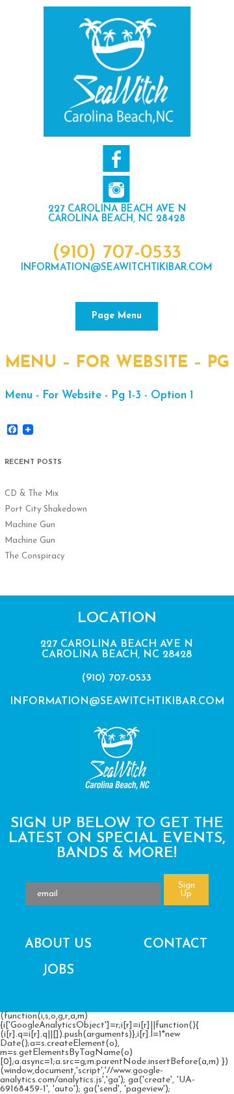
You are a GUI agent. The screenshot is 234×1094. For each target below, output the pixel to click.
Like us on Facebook (116, 158)
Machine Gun (30, 525)
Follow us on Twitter (116, 189)
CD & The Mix (31, 493)
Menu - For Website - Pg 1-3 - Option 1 (99, 395)
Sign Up (186, 889)
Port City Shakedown (46, 509)
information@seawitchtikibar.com (117, 268)
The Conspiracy (34, 556)
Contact (175, 944)
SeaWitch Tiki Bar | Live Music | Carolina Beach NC (117, 72)
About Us (58, 944)
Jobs (58, 970)
